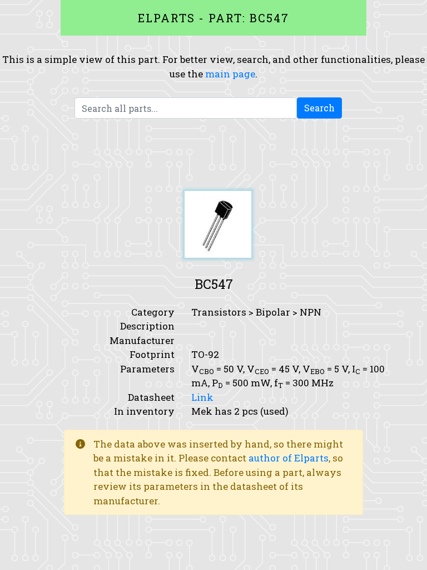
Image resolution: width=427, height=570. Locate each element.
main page (230, 73)
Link (202, 397)
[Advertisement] (213, 155)
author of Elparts (289, 457)
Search (319, 108)
